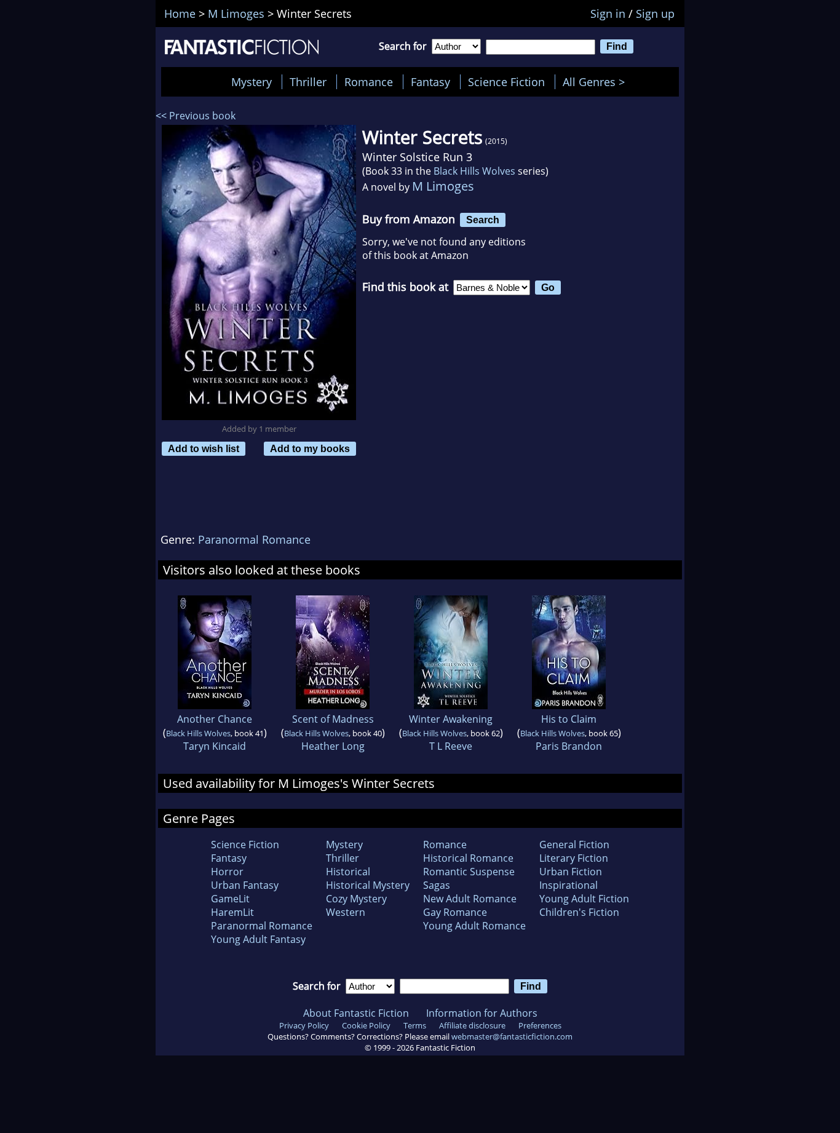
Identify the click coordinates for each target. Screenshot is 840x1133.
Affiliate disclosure (472, 1025)
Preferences (539, 1025)
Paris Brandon (569, 746)
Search (482, 219)
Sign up (655, 13)
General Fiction (574, 844)
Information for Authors (481, 1013)
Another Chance (214, 719)
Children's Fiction (579, 912)
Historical (348, 871)
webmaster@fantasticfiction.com (512, 1036)
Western (345, 912)
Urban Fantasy (245, 885)
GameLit (230, 898)
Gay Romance (455, 912)
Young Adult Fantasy (258, 939)
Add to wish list (203, 448)
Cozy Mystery (356, 898)
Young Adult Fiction (584, 898)
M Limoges (443, 186)
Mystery (251, 81)
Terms (414, 1025)
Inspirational (568, 885)
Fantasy (430, 81)
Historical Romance (468, 858)
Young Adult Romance (474, 925)
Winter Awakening (451, 719)
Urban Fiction (570, 871)
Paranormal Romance (254, 539)
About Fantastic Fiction (356, 1013)
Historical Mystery (368, 885)
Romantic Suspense (469, 871)
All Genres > (597, 81)
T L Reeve (450, 746)
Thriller (308, 81)
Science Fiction (506, 81)
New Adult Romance (470, 898)
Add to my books (310, 448)
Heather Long (333, 746)
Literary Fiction (573, 858)
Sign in (607, 13)
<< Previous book (196, 115)
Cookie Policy (366, 1025)
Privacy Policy (304, 1025)
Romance (368, 81)
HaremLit (232, 912)
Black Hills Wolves (474, 171)
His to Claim (568, 719)
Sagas (436, 885)
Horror (227, 871)
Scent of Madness (333, 719)
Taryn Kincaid (214, 746)
